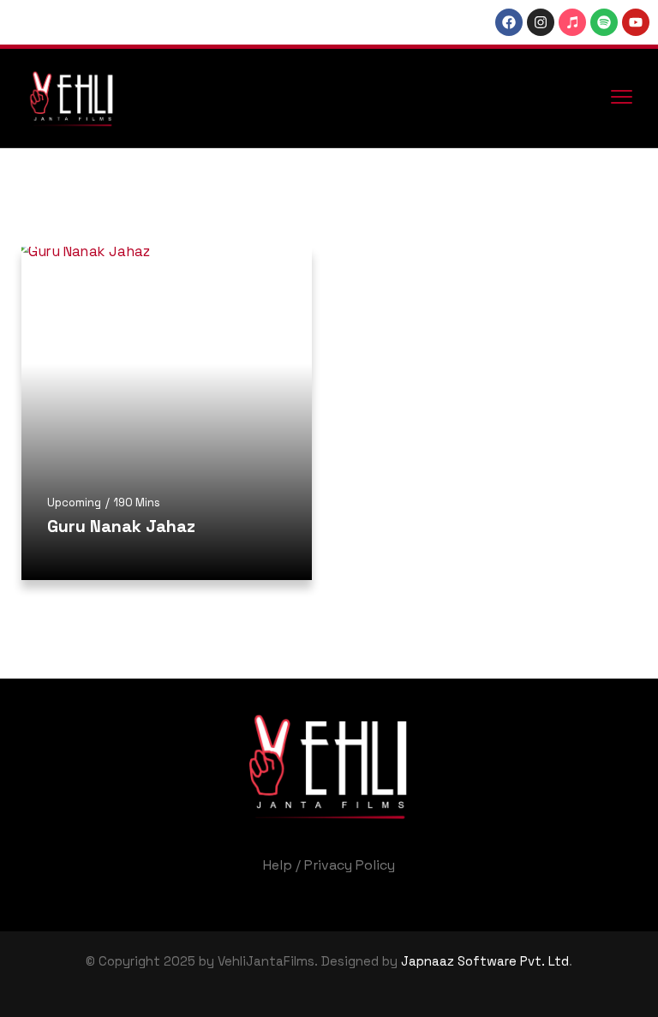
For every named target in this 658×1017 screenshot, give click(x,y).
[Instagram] (540, 22)
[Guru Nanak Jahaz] (166, 413)
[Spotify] (604, 22)
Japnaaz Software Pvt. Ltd (485, 961)
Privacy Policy (349, 865)
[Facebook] (509, 22)
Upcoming (74, 502)
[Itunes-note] (572, 22)
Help (277, 865)
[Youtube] (635, 22)
